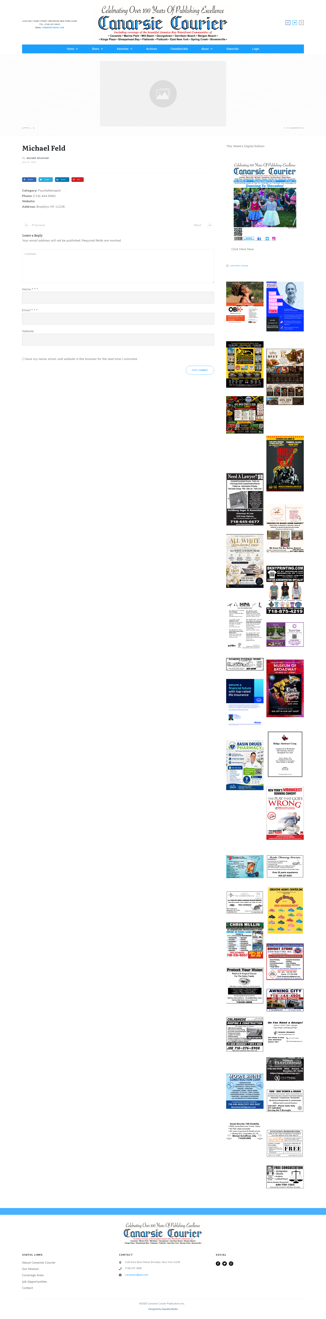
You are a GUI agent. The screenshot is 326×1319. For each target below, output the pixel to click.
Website (28, 331)
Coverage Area (33, 1275)
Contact (27, 1288)
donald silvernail (38, 158)
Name (30, 289)
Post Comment (200, 370)
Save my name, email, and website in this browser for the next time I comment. (81, 359)
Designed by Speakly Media (163, 1309)
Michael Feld (44, 148)
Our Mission (30, 1269)
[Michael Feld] (163, 93)
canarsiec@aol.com (136, 1274)
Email (30, 310)
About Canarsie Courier (39, 1262)
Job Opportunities (34, 1281)
